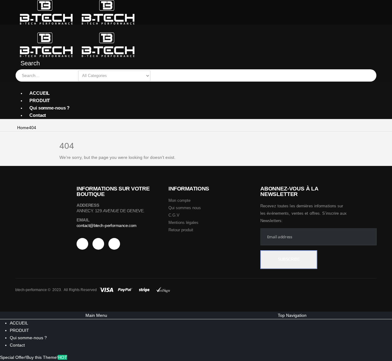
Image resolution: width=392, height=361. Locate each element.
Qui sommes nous (184, 207)
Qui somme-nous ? (49, 107)
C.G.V (173, 215)
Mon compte (179, 200)
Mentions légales (183, 222)
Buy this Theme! (46, 357)
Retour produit (180, 230)
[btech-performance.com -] (77, 12)
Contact (37, 115)
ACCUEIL (39, 93)
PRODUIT (39, 100)
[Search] (156, 76)
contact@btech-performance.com (107, 225)
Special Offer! (13, 357)
